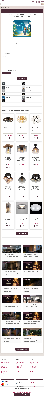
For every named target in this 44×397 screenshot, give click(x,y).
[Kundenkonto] (33, 2)
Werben (31, 371)
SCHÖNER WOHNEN (5, 373)
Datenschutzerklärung (17, 392)
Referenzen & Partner (34, 362)
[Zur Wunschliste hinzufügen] (7, 138)
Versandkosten (18, 367)
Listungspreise (18, 368)
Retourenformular (19, 366)
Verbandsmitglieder (33, 366)
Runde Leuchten (4, 365)
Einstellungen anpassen (26, 392)
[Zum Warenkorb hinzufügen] (9, 138)
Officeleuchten (4, 371)
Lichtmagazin (18, 370)
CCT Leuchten (4, 366)
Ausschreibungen (33, 365)
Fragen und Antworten (20, 362)
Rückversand (18, 371)
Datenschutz (32, 383)
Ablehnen (26, 394)
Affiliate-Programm (33, 363)
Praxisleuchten (4, 370)
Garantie (17, 373)
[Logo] (2, 1)
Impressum (32, 382)
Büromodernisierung (19, 363)
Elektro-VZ (32, 372)
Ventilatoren (3, 372)
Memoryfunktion (4, 367)
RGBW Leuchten (4, 368)
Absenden (7, 72)
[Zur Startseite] (1, 7)
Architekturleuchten (4, 363)
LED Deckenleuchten (5, 362)
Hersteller (32, 370)
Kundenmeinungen (19, 365)
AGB (31, 381)
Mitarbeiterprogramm (34, 368)
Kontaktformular (33, 386)
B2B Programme (33, 367)
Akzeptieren (18, 394)
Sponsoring (18, 372)
